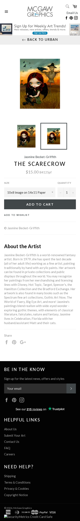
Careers (9, 454)
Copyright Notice (16, 495)
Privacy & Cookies (16, 488)
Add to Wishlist (17, 215)
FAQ (7, 448)
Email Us (72, 13)
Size (6, 182)
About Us (10, 429)
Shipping (10, 476)
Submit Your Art (14, 435)
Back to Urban (42, 40)
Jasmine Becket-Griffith (40, 157)
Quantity (64, 182)
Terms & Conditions (17, 482)
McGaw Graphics (22, 507)
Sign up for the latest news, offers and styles (34, 378)
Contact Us (11, 441)
